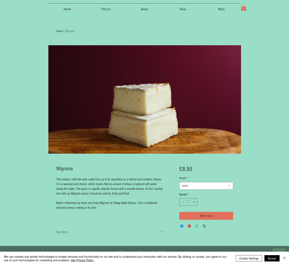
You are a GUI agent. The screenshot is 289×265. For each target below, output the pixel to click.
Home (59, 31)
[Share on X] (204, 226)
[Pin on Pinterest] (189, 226)
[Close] (284, 258)
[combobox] (206, 186)
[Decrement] (182, 202)
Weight (183, 178)
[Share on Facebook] (181, 226)
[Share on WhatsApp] (196, 226)
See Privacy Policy (82, 260)
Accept (272, 258)
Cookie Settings (249, 258)
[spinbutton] (188, 202)
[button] (243, 7)
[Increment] (194, 202)
